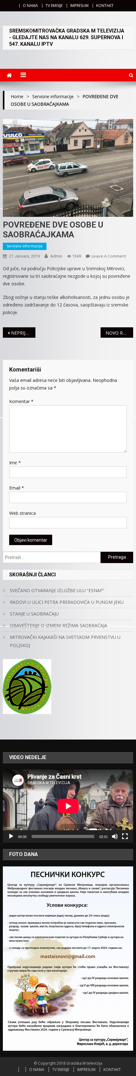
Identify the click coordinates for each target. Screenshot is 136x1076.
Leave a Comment (108, 256)
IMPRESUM (79, 5)
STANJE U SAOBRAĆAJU (34, 614)
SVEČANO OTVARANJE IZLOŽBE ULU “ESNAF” (57, 590)
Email (16, 488)
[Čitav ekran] (125, 836)
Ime (15, 463)
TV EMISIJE (54, 5)
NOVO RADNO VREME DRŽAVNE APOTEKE (119, 333)
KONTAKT (105, 5)
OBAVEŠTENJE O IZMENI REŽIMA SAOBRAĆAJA (58, 625)
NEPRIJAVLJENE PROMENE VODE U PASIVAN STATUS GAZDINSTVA (23, 333)
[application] (68, 806)
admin (56, 256)
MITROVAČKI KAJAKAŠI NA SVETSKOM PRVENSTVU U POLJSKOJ (65, 641)
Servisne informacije (25, 246)
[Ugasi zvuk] (115, 836)
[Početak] (11, 836)
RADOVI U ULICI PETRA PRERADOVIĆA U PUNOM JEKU (67, 602)
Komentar (21, 401)
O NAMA (30, 5)
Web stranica (22, 513)
